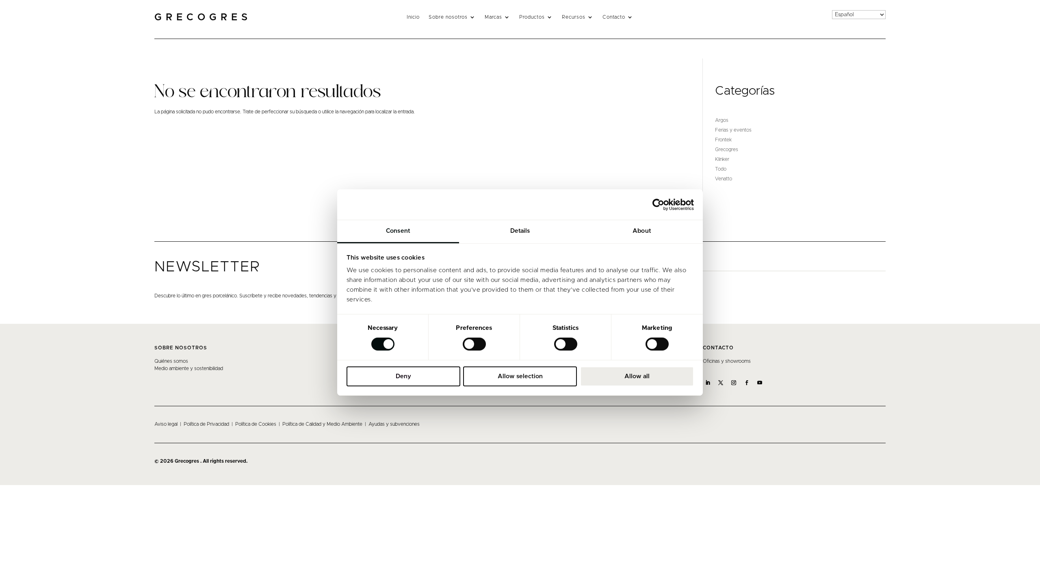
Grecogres (726, 149)
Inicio (413, 17)
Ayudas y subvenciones (394, 424)
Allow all (637, 376)
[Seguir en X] (721, 383)
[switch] (474, 344)
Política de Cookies (255, 424)
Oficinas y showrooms (727, 361)
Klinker (722, 159)
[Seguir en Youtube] (760, 383)
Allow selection (520, 376)
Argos (721, 120)
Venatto (723, 178)
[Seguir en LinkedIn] (708, 383)
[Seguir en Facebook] (747, 383)
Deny (403, 376)
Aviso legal (166, 424)
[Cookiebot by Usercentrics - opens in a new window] (658, 204)
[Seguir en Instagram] (734, 383)
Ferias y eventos (733, 130)
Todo (720, 169)
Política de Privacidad (206, 424)
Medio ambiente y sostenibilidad (188, 368)
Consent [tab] (398, 231)
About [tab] (642, 231)
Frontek (723, 139)
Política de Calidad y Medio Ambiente (322, 424)
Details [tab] (520, 231)
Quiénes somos (171, 361)
